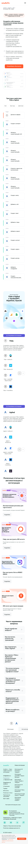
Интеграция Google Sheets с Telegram (20, 794)
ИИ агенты (6, 790)
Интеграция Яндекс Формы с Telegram (19, 781)
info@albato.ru (7, 775)
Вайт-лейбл (6, 798)
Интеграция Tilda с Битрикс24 (20, 790)
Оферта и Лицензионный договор (12, 826)
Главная (5, 7)
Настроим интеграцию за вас (13, 804)
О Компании (6, 786)
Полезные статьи (7, 792)
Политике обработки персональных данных (7, 841)
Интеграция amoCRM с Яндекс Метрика (19, 776)
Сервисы (9, 7)
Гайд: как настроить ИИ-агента (14, 539)
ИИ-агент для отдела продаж (13, 606)
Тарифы (5, 788)
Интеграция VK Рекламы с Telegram (19, 771)
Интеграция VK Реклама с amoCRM (19, 786)
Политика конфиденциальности (11, 828)
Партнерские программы (6, 795)
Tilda (14, 7)
